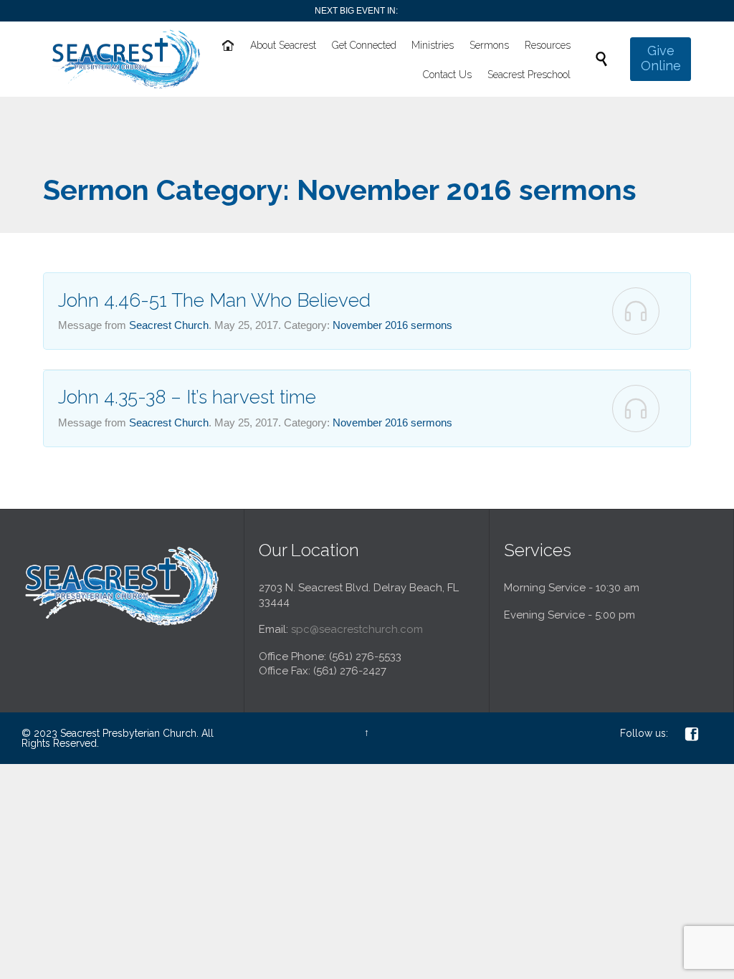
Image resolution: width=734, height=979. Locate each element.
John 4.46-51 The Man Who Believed (214, 300)
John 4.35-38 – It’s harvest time (187, 397)
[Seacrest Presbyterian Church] (126, 59)
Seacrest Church (169, 325)
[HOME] (229, 46)
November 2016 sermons (392, 325)
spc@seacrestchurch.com (357, 629)
